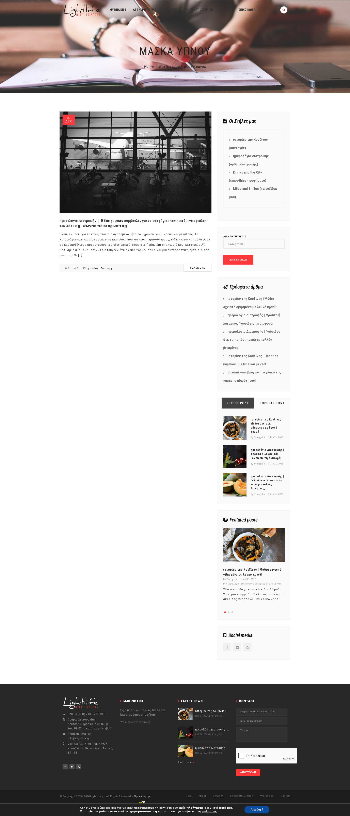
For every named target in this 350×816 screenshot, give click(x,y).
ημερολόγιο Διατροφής (100, 268)
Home (149, 66)
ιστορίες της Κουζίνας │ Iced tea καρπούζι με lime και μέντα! (250, 360)
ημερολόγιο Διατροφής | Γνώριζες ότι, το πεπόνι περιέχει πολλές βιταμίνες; (251, 340)
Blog (189, 796)
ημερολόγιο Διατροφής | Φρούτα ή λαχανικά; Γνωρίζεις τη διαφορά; (251, 319)
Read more (185, 762)
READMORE (197, 267)
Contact (285, 796)
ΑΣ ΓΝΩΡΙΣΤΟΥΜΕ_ (145, 10)
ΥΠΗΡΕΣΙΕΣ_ (171, 10)
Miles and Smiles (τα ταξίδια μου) (253, 193)
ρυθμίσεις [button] (209, 811)
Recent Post (238, 403)
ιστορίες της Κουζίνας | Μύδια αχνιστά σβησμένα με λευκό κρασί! (249, 303)
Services (218, 796)
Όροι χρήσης (142, 796)
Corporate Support (242, 796)
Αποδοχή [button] (257, 810)
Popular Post (272, 403)
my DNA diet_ (119, 10)
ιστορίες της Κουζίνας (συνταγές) (248, 144)
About (202, 796)
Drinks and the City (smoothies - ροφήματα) (247, 176)
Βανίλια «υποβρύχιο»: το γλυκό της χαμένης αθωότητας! (252, 376)
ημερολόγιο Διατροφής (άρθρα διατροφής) (249, 160)
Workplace (267, 796)
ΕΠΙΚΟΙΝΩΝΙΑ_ (248, 10)
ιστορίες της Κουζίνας (268, 583)
